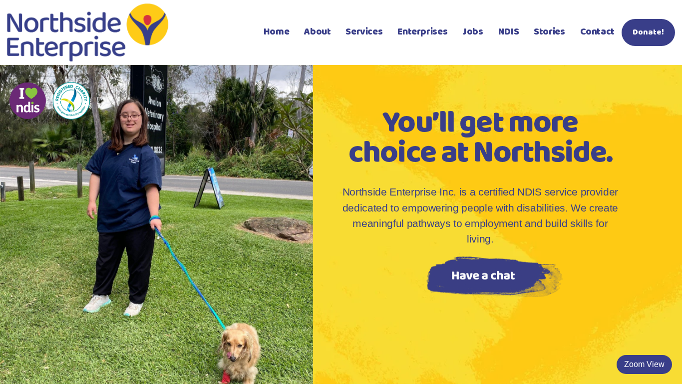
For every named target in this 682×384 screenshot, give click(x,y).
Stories (549, 32)
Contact (597, 32)
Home (276, 32)
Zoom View (644, 364)
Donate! (648, 32)
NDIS (508, 32)
